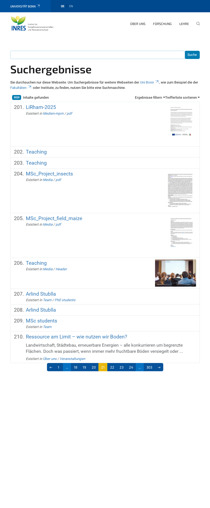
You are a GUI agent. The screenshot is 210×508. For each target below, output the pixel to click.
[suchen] (196, 26)
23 (121, 367)
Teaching (36, 152)
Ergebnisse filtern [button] (148, 97)
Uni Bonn (147, 82)
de (62, 6)
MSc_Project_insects (49, 174)
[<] (51, 367)
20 (94, 367)
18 (75, 367)
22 (112, 367)
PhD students (65, 300)
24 (131, 367)
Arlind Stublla (41, 294)
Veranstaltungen (72, 359)
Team (47, 300)
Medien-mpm (53, 113)
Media (47, 180)
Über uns (137, 24)
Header (61, 269)
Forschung (162, 24)
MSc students (41, 321)
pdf (69, 113)
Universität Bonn (23, 6)
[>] (159, 367)
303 (149, 367)
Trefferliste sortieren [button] (181, 97)
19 (84, 367)
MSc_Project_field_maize (54, 218)
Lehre (184, 24)
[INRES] (32, 23)
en (71, 6)
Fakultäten (18, 88)
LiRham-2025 (41, 107)
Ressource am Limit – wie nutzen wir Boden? (76, 337)
